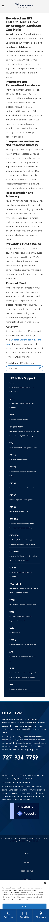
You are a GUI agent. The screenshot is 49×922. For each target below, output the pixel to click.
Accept (24, 906)
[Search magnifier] (40, 368)
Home (27, 853)
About (27, 862)
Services (27, 880)
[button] (45, 883)
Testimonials (27, 871)
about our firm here (21, 782)
